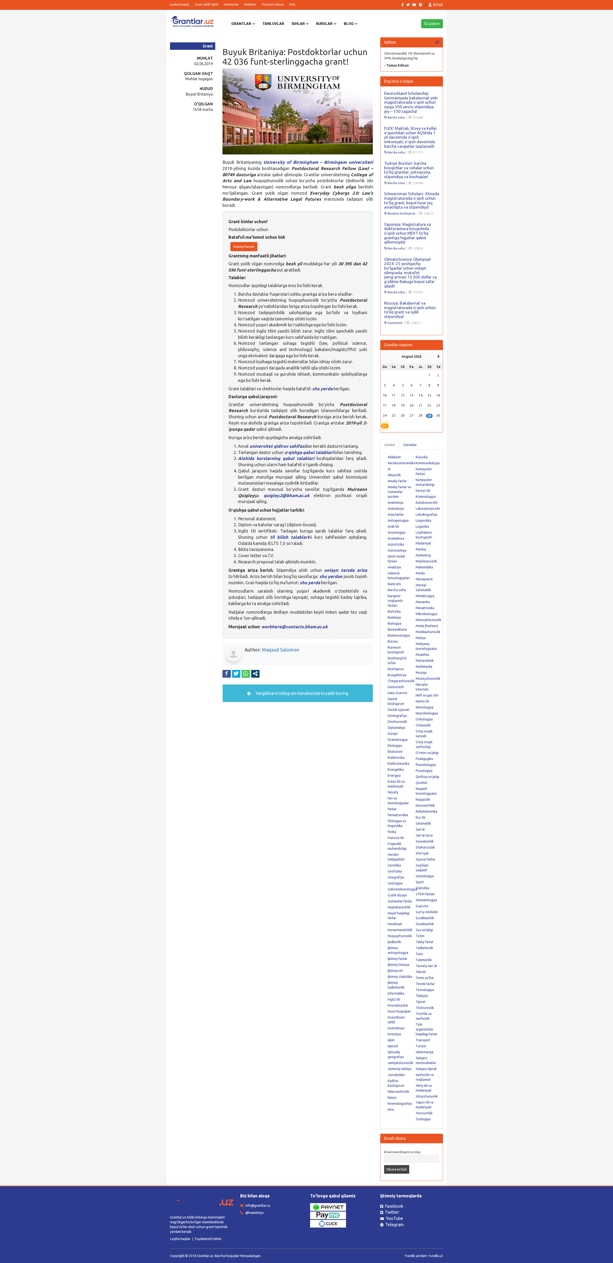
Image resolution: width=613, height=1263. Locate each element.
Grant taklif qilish (206, 4)
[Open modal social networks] (255, 673)
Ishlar (299, 24)
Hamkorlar (231, 4)
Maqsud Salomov (280, 649)
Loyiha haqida (179, 4)
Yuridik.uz (435, 1256)
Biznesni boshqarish (401, 213)
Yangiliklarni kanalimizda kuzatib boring (301, 693)
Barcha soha (396, 117)
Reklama (250, 4)
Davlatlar (410, 445)
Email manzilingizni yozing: (402, 1152)
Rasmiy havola (243, 247)
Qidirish (434, 24)
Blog (349, 24)
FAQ (292, 4)
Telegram (394, 1224)
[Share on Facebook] (226, 673)
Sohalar (389, 445)
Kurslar (325, 24)
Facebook (394, 1206)
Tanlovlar (273, 24)
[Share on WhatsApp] (246, 673)
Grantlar (241, 24)
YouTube (394, 1218)
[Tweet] (236, 673)
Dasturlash (395, 322)
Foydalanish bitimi (208, 1239)
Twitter (392, 1212)
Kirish (438, 4)
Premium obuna (273, 4)
